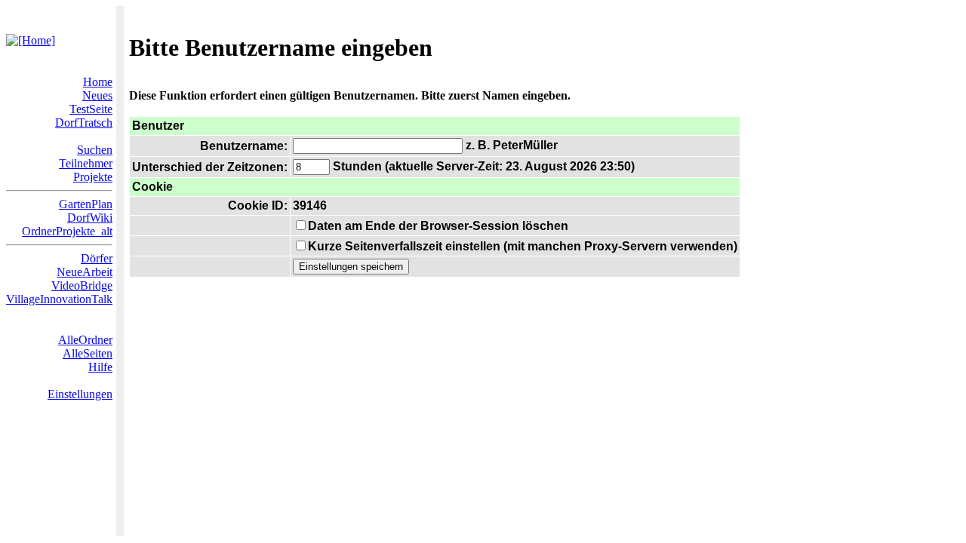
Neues (97, 95)
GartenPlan (85, 204)
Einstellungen (80, 394)
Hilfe (100, 366)
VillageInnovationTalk (59, 299)
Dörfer (96, 258)
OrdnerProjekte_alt (67, 231)
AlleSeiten (87, 353)
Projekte (92, 176)
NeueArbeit (84, 271)
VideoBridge (81, 285)
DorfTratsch (83, 122)
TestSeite (90, 109)
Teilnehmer (85, 163)
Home (97, 81)
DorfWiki (89, 217)
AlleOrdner (85, 339)
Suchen (94, 149)
